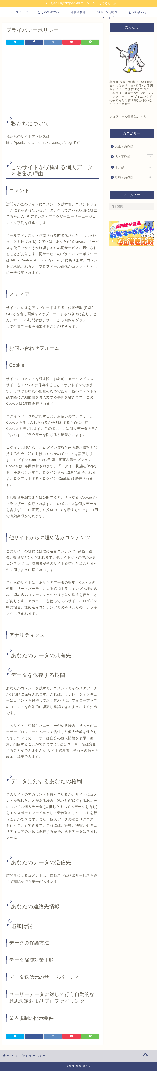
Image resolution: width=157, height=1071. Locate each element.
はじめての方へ (48, 12)
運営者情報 (78, 12)
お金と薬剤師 (132, 146)
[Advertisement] (52, 81)
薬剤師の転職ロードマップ (108, 13)
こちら (141, 116)
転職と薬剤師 (133, 177)
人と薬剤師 (132, 156)
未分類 (132, 167)
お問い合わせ (138, 12)
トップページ (19, 12)
